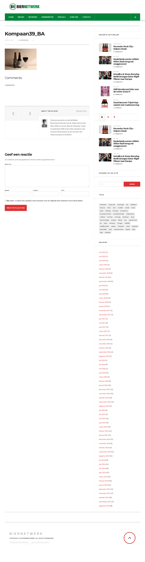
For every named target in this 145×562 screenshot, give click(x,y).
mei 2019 (102, 256)
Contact (86, 17)
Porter (128, 226)
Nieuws (21, 17)
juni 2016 (102, 364)
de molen (110, 217)
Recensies (32, 17)
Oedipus (113, 226)
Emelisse (113, 220)
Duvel (132, 217)
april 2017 (102, 327)
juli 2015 (102, 410)
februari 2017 (103, 335)
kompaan (112, 223)
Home (11, 17)
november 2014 (104, 443)
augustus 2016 (104, 356)
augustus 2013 (104, 506)
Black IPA (102, 208)
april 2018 (102, 294)
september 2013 (105, 502)
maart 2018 (103, 298)
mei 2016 (102, 369)
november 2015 (104, 393)
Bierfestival (133, 205)
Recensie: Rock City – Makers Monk (123, 47)
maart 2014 (103, 477)
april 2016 (102, 373)
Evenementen (47, 17)
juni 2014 (102, 464)
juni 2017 (102, 319)
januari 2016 (103, 385)
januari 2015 (103, 435)
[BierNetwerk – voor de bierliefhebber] (24, 6)
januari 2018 (103, 306)
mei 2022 (102, 252)
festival (120, 220)
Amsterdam (103, 205)
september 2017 (105, 315)
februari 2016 (103, 381)
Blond (109, 208)
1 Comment (117, 107)
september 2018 (105, 281)
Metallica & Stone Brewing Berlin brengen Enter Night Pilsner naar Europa (126, 76)
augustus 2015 (104, 406)
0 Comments (118, 51)
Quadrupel (135, 226)
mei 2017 (102, 323)
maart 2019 (103, 265)
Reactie (8, 164)
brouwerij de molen (105, 214)
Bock (114, 208)
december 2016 (104, 339)
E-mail (36, 190)
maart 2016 (103, 377)
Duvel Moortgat (104, 220)
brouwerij (115, 211)
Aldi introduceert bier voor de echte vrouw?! (126, 90)
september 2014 (105, 452)
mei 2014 (102, 468)
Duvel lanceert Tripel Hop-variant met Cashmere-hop (126, 103)
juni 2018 (102, 285)
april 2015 (102, 423)
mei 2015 (102, 418)
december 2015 (104, 389)
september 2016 (105, 352)
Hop (125, 220)
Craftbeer (102, 217)
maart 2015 (103, 427)
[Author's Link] (44, 126)
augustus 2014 (104, 456)
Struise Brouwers (118, 229)
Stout (110, 229)
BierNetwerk (26, 533)
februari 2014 (103, 481)
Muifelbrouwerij (104, 226)
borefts (127, 208)
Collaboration (130, 214)
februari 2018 (103, 302)
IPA (101, 223)
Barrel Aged (120, 205)
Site (62, 190)
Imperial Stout (133, 220)
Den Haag (117, 217)
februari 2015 (103, 431)
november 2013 (104, 493)
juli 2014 (102, 460)
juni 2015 (102, 414)
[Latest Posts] (102, 117)
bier (127, 205)
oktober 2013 (104, 497)
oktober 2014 (104, 447)
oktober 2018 (104, 277)
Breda (101, 211)
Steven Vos (23, 40)
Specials (61, 17)
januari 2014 (103, 485)
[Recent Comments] (108, 117)
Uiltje (101, 232)
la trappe (119, 223)
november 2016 (104, 344)
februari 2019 (103, 269)
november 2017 (104, 310)
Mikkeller (127, 223)
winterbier (108, 232)
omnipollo (121, 226)
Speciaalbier (103, 229)
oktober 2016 (104, 348)
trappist (128, 229)
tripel (133, 229)
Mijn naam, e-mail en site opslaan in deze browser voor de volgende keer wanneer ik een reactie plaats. (44, 201)
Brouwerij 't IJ (124, 211)
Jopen (105, 223)
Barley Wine (112, 205)
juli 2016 (102, 360)
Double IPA (125, 217)
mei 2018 (102, 290)
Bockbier (120, 208)
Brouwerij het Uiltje (118, 214)
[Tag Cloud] (114, 117)
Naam (7, 190)
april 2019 (102, 260)
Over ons (74, 17)
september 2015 (105, 402)
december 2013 (104, 489)
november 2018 (104, 273)
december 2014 (104, 439)
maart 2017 (103, 331)
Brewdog (108, 211)
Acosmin (46, 542)
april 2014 (102, 472)
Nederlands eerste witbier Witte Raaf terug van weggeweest (126, 61)
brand (133, 208)
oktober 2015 (104, 398)
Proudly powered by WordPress (19, 542)
